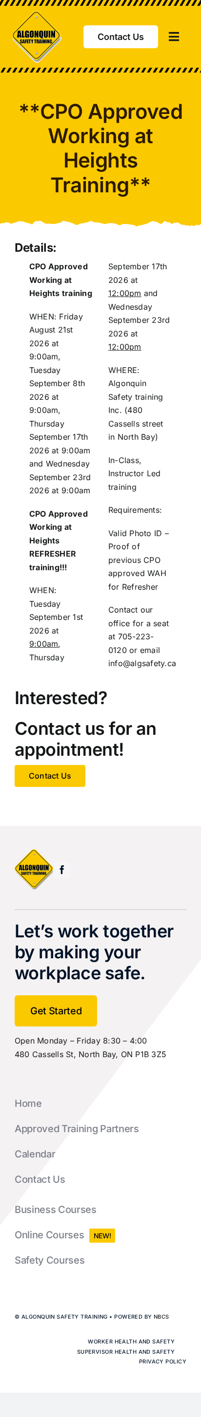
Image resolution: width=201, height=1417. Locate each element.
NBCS (161, 1316)
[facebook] (62, 869)
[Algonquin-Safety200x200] (37, 14)
